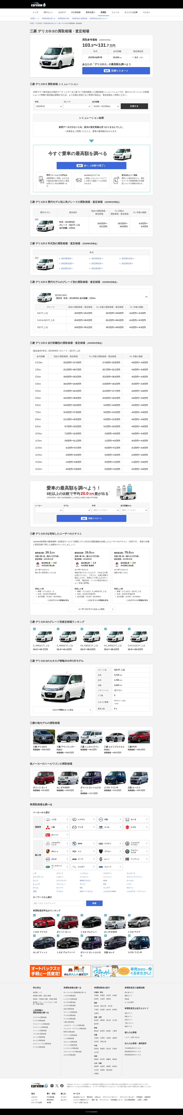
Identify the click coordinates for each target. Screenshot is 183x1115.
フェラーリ (131, 873)
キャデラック (38, 877)
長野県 (102, 1020)
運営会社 (90, 1097)
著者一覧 (95, 1100)
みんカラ (64, 1100)
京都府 (108, 1038)
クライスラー (61, 880)
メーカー (38, 506)
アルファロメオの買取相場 (72, 1052)
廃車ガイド (128, 996)
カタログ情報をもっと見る (62, 710)
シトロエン (84, 873)
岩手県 (108, 995)
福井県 (96, 1024)
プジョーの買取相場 (70, 1045)
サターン (130, 888)
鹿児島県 (109, 1070)
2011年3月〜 (97, 268)
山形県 (102, 999)
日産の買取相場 (68, 1009)
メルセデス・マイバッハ (136, 891)
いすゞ (35, 873)
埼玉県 (110, 1006)
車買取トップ (34, 18)
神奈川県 (103, 1006)
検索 (94, 903)
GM (104, 884)
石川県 (114, 1020)
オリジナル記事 (131, 12)
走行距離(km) (126, 506)
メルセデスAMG (109, 891)
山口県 (96, 1052)
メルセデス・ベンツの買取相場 (73, 1025)
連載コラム (128, 1026)
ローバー (59, 888)
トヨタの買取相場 (69, 996)
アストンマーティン (134, 877)
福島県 (108, 999)
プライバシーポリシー (110, 1097)
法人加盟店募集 (129, 1100)
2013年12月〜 (128, 258)
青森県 (102, 995)
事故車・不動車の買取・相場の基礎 (45, 999)
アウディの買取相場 (70, 1035)
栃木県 (108, 1010)
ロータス (130, 880)
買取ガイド (128, 1016)
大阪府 (96, 1038)
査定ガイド (128, 1013)
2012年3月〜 (127, 263)
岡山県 (108, 1049)
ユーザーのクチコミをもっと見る (91, 609)
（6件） (141, 57)
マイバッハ (60, 884)
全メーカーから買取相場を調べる (74, 992)
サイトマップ (104, 1100)
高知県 (114, 1059)
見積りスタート (116, 70)
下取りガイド (129, 1023)
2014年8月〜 (67, 258)
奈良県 (96, 1041)
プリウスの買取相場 (39, 1017)
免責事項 (148, 1097)
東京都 (96, 1006)
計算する (134, 106)
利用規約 (140, 1097)
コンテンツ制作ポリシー (81, 1100)
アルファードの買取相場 (41, 1024)
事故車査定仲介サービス (133, 1051)
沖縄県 (96, 1073)
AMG (105, 880)
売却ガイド (128, 1020)
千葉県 (96, 1010)
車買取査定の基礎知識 (79, 18)
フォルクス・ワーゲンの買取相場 (74, 1028)
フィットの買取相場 (39, 1030)
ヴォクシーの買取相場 (40, 1027)
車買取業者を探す (64, 18)
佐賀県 (102, 1066)
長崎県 (108, 1066)
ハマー (129, 884)
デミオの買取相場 (39, 1047)
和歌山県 (103, 1041)
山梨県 (96, 1013)
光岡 (34, 891)
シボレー (59, 877)
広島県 (114, 1049)
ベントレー (107, 877)
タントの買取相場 (39, 1037)
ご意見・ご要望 (142, 1100)
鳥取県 (96, 1049)
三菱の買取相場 (68, 1022)
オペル (35, 888)
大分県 (96, 1070)
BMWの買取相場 (69, 1032)
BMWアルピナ (85, 880)
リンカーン (84, 877)
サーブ (82, 884)
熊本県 (114, 1066)
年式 (36, 102)
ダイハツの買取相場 (70, 1012)
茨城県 (102, 1010)
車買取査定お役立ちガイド (99, 18)
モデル (66, 506)
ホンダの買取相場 (69, 1002)
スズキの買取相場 (69, 1005)
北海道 (96, 995)
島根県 (102, 1049)
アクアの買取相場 (39, 1020)
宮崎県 (102, 1070)
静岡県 (108, 1031)
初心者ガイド (129, 992)
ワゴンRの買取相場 (39, 1034)
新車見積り (90, 12)
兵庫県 (102, 1038)
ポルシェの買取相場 (70, 1042)
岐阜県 (102, 1031)
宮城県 (114, 995)
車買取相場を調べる (48, 18)
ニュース (115, 12)
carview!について (79, 1097)
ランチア (106, 888)
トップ (35, 12)
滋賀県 (114, 1038)
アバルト (59, 891)
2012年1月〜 (67, 268)
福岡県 (96, 1066)
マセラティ (107, 873)
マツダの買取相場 (69, 1015)
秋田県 (96, 999)
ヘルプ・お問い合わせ (132, 1037)
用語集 (127, 999)
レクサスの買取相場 (70, 999)
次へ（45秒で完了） (92, 165)
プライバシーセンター (127, 1097)
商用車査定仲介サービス (133, 1055)
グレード (67, 102)
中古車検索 (76, 12)
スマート (59, 873)
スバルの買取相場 (69, 1019)
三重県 (114, 1031)
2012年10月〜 (67, 263)
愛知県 (96, 1031)
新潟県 (96, 1020)
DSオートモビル (86, 891)
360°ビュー (48, 12)
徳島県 (96, 1059)
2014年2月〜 (97, 258)
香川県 (102, 1059)
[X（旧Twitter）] (57, 1086)
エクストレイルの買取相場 (42, 1044)
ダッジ (35, 880)
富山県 (108, 1020)
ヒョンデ (36, 884)
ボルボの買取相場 (69, 1055)
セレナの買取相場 (39, 1040)
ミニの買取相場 (68, 1038)
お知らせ (98, 1097)
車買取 (103, 12)
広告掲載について (116, 1100)
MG (81, 888)
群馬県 (114, 1010)
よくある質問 (129, 1002)
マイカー (146, 12)
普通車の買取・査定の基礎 (42, 996)
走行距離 (95, 102)
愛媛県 (108, 1059)
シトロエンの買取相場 (70, 1048)
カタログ (62, 12)
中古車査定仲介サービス (133, 1048)
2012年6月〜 (97, 263)
